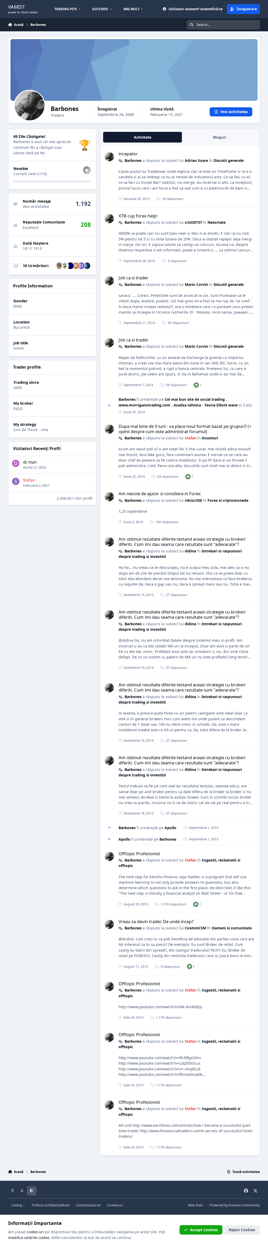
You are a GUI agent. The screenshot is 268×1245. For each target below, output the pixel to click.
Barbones (133, 160)
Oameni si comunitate (232, 927)
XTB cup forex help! (138, 216)
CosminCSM (195, 927)
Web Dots (195, 1205)
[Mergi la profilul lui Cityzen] (86, 265)
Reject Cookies (242, 1229)
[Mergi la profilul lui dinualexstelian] (81, 265)
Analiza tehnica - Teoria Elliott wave (206, 405)
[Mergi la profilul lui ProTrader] (75, 265)
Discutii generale (229, 160)
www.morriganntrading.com (145, 405)
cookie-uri (35, 1231)
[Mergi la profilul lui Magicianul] (70, 265)
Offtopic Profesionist (139, 854)
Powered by (235, 1205)
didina (190, 550)
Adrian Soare (196, 160)
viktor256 (193, 500)
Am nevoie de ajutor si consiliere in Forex (160, 494)
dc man (30, 462)
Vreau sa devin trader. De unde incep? (156, 921)
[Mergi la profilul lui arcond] (65, 265)
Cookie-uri (115, 1205)
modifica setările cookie (28, 1237)
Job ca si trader (133, 278)
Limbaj (17, 1205)
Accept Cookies (204, 1229)
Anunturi (210, 437)
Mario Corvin (196, 284)
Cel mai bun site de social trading (195, 399)
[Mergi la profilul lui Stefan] (15, 481)
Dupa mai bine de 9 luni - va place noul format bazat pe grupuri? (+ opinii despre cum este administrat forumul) (185, 428)
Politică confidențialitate (51, 1205)
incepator (128, 154)
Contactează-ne (88, 1205)
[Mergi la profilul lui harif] (59, 265)
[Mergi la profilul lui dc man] (15, 463)
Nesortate (217, 222)
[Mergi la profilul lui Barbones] (109, 156)
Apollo (170, 827)
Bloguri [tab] (219, 137)
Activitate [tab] (142, 137)
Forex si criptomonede (228, 500)
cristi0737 (193, 222)
